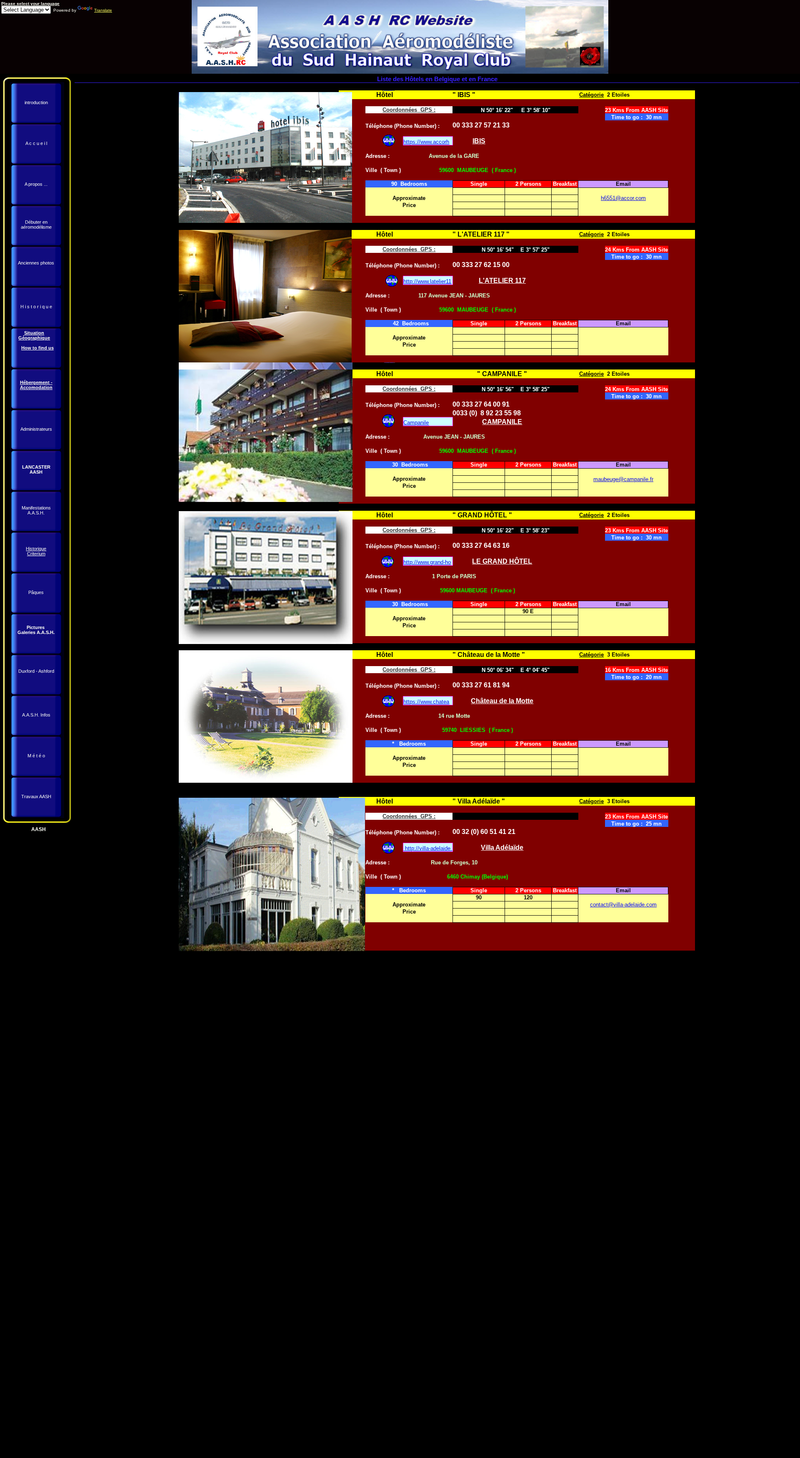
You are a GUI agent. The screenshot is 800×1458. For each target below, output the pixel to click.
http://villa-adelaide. (428, 848)
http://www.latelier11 (427, 281)
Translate (103, 10)
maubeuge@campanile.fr (623, 479)
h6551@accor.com (623, 198)
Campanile (416, 422)
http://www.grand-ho (427, 562)
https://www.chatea (426, 702)
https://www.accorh (426, 142)
